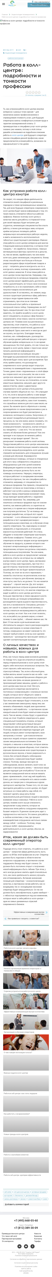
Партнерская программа (11, 1239)
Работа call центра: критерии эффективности (22, 1175)
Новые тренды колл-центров (16, 1134)
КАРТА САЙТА (26, 1269)
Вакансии (38, 1236)
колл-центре (17, 135)
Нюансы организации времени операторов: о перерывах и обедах (22, 970)
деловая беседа (31, 1195)
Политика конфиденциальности (26, 1255)
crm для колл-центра (21, 1192)
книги (45, 1199)
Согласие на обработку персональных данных (26, 1259)
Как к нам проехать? (42, 2)
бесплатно (19, 1195)
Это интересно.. (8, 1241)
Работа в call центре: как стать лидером (20, 1093)
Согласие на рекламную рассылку (26, 1263)
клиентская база (34, 1199)
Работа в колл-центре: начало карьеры (20, 948)
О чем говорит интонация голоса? (18, 1052)
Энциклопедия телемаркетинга (16, 53)
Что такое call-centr (9, 1236)
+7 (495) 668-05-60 (26, 1220)
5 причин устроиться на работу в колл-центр (22, 991)
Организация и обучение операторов (19, 1032)
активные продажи (39, 1192)
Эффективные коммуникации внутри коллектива (29, 913)
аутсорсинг (8, 1195)
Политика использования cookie (26, 1266)
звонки (23, 1199)
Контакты (38, 1239)
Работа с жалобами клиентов (16, 1155)
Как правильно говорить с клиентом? (23, 918)
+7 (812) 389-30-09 (26, 1228)
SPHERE (26, 1273)
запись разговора (11, 1199)
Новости (37, 1234)
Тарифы (37, 1241)
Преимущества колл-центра (13, 1234)
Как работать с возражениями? (17, 1114)
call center (7, 1192)
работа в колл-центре (15, 58)
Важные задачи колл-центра (16, 1073)
